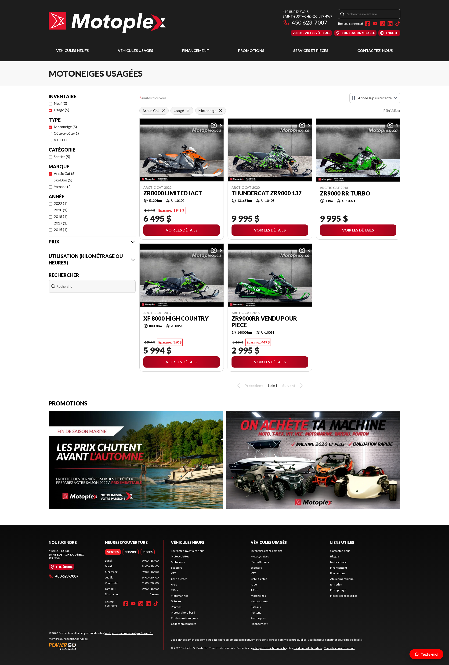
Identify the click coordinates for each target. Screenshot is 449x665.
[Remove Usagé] (188, 110)
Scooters (176, 567)
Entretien (336, 584)
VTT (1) (60, 139)
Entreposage (338, 590)
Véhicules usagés (135, 50)
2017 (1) (60, 223)
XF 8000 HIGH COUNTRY (176, 318)
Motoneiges (258, 595)
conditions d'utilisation (307, 648)
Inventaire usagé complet (266, 551)
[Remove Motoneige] (220, 110)
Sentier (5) (62, 156)
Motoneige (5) (65, 126)
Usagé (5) (61, 110)
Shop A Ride (80, 638)
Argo (174, 584)
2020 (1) (60, 210)
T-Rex (174, 590)
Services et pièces (310, 50)
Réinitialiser (391, 110)
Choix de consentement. (339, 648)
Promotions (251, 50)
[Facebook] (367, 23)
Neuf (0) (60, 103)
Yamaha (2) (63, 186)
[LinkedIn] (390, 23)
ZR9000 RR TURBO (345, 193)
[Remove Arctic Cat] (163, 110)
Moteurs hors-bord (183, 612)
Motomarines (179, 595)
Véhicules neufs (72, 50)
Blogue (334, 556)
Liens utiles (342, 542)
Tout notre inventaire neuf (187, 551)
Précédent (254, 385)
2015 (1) (60, 229)
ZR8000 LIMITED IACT (172, 193)
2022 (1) (60, 203)
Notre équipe (338, 562)
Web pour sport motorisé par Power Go (129, 633)
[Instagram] (382, 23)
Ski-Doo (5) (63, 180)
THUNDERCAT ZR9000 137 (267, 193)
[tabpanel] (132, 577)
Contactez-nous (375, 50)
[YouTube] (375, 23)
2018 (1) (60, 216)
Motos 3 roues (260, 562)
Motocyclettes (180, 556)
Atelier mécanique (342, 579)
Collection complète (183, 623)
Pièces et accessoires (343, 595)
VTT (173, 573)
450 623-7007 (309, 22)
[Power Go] (101, 646)
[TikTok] (397, 23)
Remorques (258, 618)
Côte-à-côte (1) (66, 133)
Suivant (288, 385)
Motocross (178, 562)
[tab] (113, 552)
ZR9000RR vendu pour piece (264, 321)
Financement (195, 50)
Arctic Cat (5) (65, 173)
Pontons (176, 607)
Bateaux (176, 601)
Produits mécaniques (184, 618)
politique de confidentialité (269, 648)
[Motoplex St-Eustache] (107, 22)
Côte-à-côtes (179, 579)
